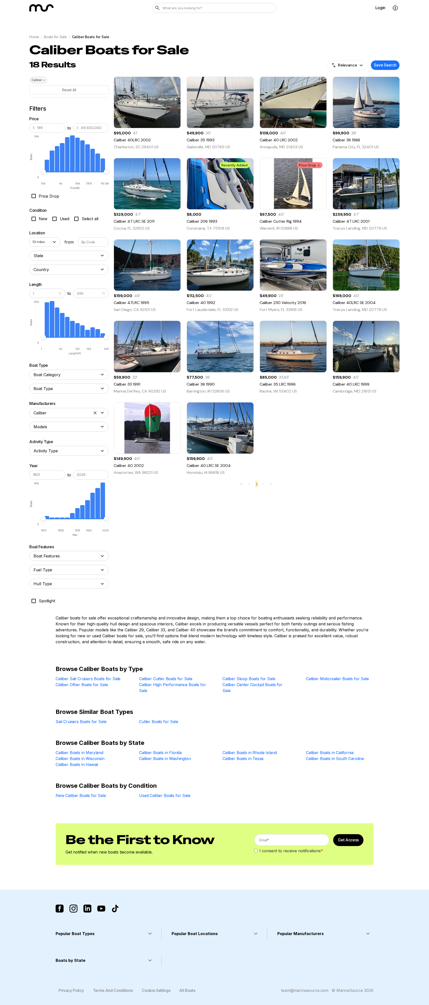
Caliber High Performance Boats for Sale (172, 687)
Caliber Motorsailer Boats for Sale (337, 678)
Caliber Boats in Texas (242, 758)
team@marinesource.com (304, 990)
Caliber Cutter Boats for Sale (165, 678)
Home (34, 37)
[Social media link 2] (73, 909)
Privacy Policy (71, 990)
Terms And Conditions (113, 990)
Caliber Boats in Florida (160, 752)
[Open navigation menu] (395, 7)
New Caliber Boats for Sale (81, 795)
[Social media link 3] (87, 909)
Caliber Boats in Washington (165, 758)
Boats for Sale (55, 37)
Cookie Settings (156, 990)
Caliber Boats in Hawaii (77, 764)
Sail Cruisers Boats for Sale (81, 721)
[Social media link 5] (115, 909)
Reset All (69, 90)
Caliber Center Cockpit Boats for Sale (252, 687)
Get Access (348, 839)
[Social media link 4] (101, 909)
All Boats (187, 990)
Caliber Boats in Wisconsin (80, 758)
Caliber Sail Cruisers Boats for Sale (88, 678)
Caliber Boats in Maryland (79, 752)
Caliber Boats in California (330, 752)
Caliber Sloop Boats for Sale (248, 678)
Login (380, 7)
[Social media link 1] (60, 909)
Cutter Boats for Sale (158, 721)
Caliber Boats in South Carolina (335, 758)
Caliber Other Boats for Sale (82, 684)
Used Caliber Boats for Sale (164, 795)
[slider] (43, 171)
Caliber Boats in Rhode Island (249, 752)
